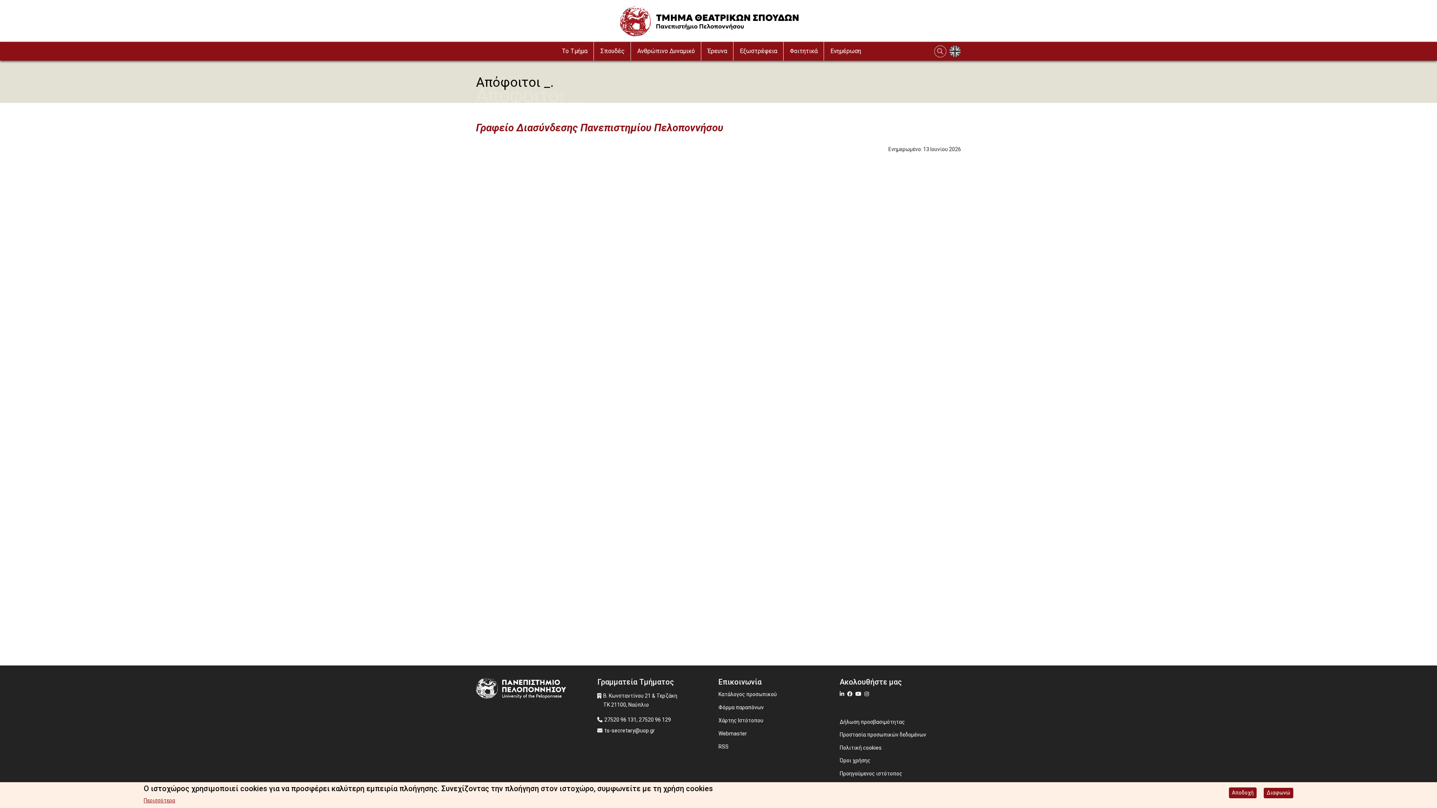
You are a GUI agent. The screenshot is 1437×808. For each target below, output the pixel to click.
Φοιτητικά (804, 51)
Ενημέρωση (845, 51)
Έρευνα (717, 51)
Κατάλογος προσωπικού (747, 694)
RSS (723, 747)
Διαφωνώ (1278, 793)
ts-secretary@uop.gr (629, 731)
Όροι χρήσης (855, 760)
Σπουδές (612, 51)
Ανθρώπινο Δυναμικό (666, 51)
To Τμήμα (575, 51)
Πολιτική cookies (861, 748)
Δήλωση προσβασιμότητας (872, 722)
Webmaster (732, 734)
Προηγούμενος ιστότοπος (871, 774)
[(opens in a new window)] (843, 694)
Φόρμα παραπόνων (741, 707)
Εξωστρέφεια (758, 51)
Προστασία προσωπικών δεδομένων (883, 735)
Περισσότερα (159, 801)
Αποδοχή (1243, 793)
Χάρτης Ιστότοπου (740, 720)
